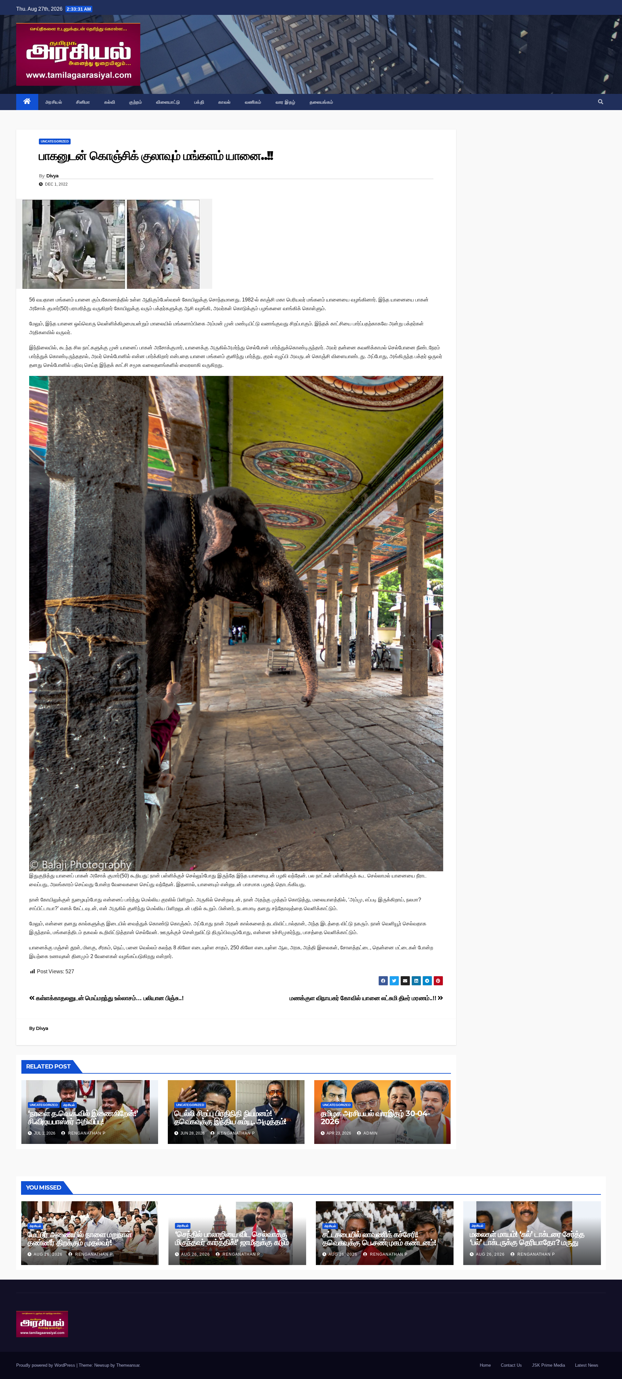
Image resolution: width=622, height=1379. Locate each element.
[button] (600, 102)
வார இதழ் (285, 102)
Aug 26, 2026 (48, 1254)
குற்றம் (135, 102)
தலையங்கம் (321, 102)
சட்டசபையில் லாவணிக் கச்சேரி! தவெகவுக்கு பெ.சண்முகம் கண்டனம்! (379, 1238)
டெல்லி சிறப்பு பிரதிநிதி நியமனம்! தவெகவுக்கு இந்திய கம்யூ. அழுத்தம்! (230, 1117)
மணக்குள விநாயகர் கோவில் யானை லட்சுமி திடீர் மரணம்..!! (364, 998)
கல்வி (109, 102)
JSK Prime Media (548, 1365)
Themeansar (127, 1365)
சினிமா (83, 102)
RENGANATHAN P (86, 1133)
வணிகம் (253, 102)
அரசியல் (53, 102)
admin (370, 1133)
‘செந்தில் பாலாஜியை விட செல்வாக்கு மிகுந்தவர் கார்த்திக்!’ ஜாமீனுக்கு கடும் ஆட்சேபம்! (232, 1242)
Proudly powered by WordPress (46, 1365)
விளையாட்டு (168, 102)
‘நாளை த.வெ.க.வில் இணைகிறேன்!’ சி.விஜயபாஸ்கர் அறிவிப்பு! (83, 1117)
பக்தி (199, 102)
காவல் (224, 102)
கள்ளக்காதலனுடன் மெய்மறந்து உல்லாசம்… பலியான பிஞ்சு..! (109, 998)
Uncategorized (55, 141)
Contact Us (511, 1365)
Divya (52, 176)
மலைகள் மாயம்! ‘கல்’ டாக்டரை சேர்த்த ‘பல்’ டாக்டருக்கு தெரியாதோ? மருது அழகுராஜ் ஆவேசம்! (527, 1242)
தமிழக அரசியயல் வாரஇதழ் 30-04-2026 (375, 1117)
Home (485, 1365)
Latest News (586, 1365)
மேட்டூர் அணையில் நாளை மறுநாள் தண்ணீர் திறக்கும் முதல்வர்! (80, 1238)
